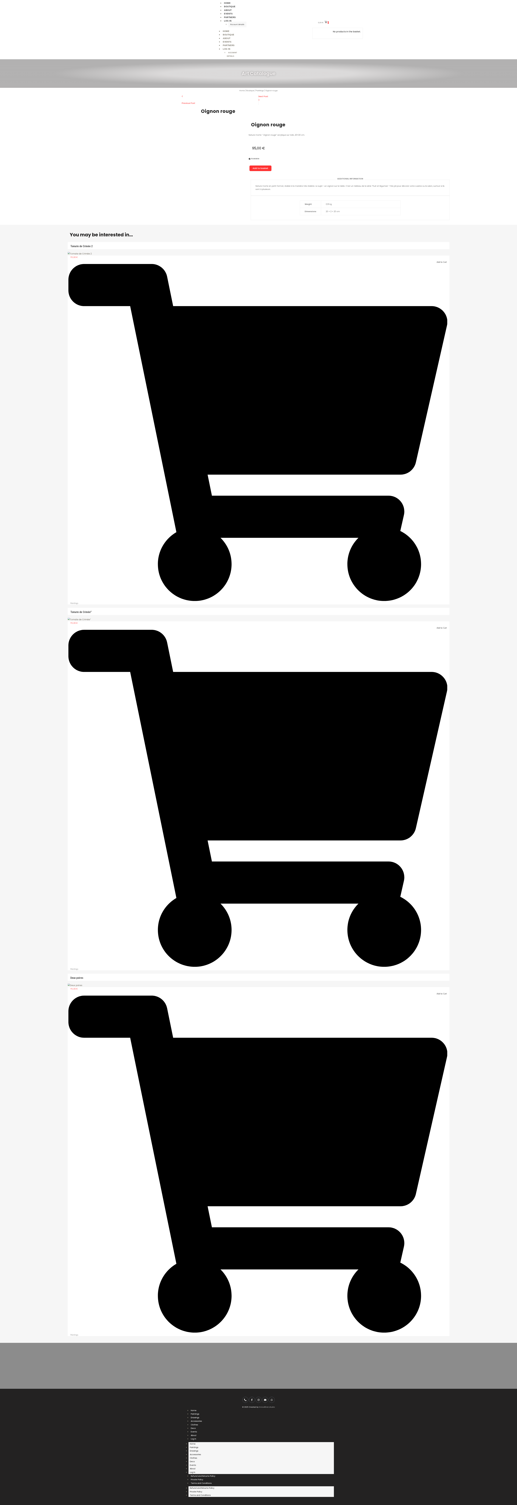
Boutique (229, 6)
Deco (193, 1428)
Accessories (196, 1421)
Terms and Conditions (201, 1483)
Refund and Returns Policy (203, 1476)
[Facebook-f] (252, 1400)
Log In (228, 21)
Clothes (194, 1424)
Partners (230, 17)
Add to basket (260, 168)
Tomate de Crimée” (81, 612)
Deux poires (76, 977)
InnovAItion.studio (267, 1407)
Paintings (260, 90)
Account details (237, 24)
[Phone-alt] (245, 1400)
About (228, 10)
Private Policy (197, 1479)
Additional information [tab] (350, 178)
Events (228, 14)
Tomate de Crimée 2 (81, 246)
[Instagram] (258, 1400)
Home (226, 31)
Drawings (195, 1417)
